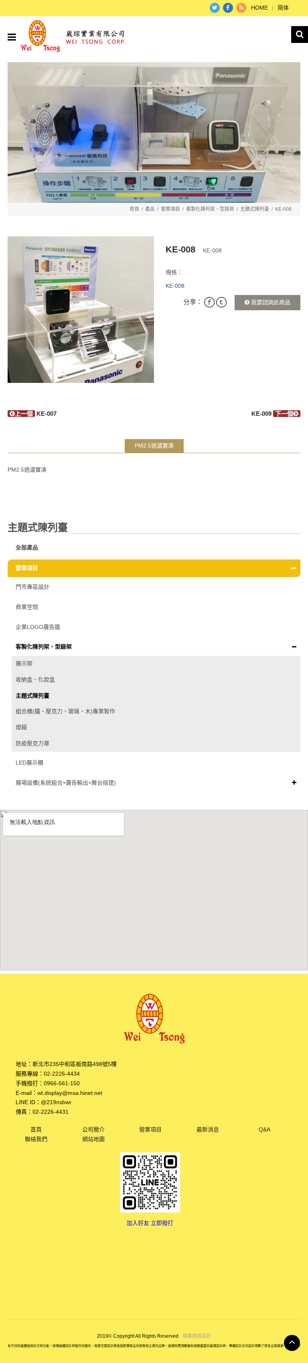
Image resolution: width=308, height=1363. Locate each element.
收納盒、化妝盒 (35, 679)
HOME (259, 7)
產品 (150, 209)
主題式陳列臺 (254, 209)
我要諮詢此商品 (269, 302)
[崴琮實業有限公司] (73, 35)
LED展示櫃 (29, 762)
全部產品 (27, 547)
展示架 (24, 663)
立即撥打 (162, 1223)
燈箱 (21, 727)
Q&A (264, 1129)
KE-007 (36, 413)
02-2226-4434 (62, 1073)
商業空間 (27, 607)
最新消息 (208, 1129)
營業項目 (170, 209)
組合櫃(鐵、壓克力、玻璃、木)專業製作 (65, 711)
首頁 (134, 209)
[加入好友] (150, 1181)
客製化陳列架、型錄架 (210, 209)
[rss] (241, 8)
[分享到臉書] (228, 8)
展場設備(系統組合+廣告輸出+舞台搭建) (66, 782)
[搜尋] (299, 34)
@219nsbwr (56, 1102)
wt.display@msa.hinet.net (69, 1093)
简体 (283, 7)
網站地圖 (93, 1139)
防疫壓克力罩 (32, 743)
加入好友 (138, 1223)
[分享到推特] (215, 8)
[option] (81, 309)
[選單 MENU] (12, 37)
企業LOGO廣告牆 (38, 627)
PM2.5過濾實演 (154, 445)
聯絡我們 (36, 1139)
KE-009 (272, 413)
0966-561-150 (62, 1083)
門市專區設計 (32, 587)
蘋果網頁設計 (196, 1336)
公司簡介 (93, 1129)
